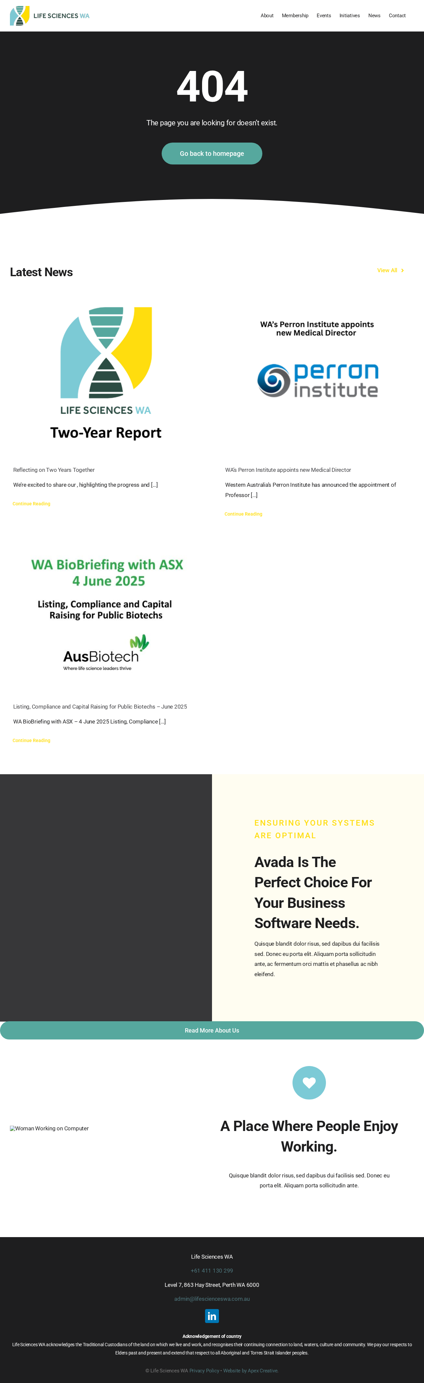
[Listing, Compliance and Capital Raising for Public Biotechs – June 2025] (106, 611)
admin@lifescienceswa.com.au (211, 1298)
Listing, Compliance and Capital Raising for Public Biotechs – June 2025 (100, 706)
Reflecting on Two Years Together (54, 470)
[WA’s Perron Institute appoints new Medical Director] (318, 375)
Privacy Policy (204, 1371)
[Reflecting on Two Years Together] (106, 375)
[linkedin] (212, 1316)
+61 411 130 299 (212, 1270)
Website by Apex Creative (250, 1371)
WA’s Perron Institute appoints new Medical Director (288, 470)
